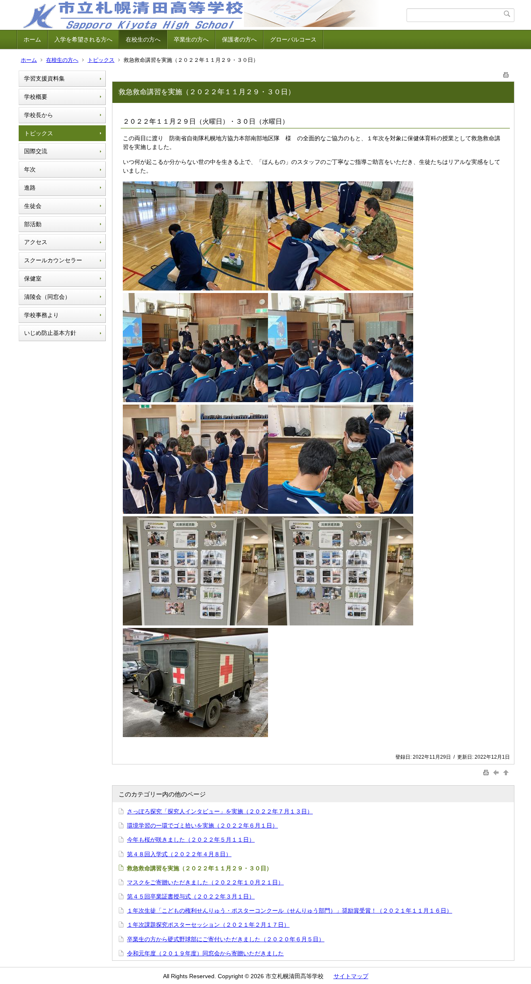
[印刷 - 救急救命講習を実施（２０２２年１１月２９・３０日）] (506, 73)
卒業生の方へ (191, 39)
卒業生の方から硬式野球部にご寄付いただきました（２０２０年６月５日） (225, 939)
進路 (30, 187)
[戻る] (497, 772)
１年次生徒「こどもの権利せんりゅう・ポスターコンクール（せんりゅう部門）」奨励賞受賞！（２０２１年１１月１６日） (289, 910)
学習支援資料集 (44, 78)
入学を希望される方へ (83, 39)
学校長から (38, 115)
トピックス (101, 60)
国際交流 (35, 151)
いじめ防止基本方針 (50, 333)
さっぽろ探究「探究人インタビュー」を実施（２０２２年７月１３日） (220, 811)
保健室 (32, 278)
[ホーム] (213, 15)
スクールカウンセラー (53, 260)
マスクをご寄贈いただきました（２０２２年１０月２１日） (205, 882)
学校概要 (35, 96)
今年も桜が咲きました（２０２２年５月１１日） (191, 839)
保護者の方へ (239, 39)
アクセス (35, 242)
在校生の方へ (143, 39)
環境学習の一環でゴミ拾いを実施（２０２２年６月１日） (202, 825)
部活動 (32, 224)
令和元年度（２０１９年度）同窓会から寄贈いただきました (205, 953)
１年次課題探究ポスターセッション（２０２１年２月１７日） (208, 924)
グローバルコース (293, 39)
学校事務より (41, 315)
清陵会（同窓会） (47, 296)
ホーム (32, 39)
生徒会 (32, 206)
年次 (30, 169)
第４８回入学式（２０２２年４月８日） (179, 854)
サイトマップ (351, 976)
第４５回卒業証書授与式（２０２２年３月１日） (191, 896)
